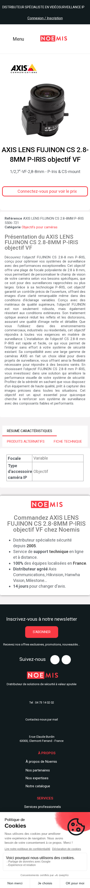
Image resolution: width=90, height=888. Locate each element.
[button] (45, 191)
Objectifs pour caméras (39, 227)
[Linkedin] (66, 659)
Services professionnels (42, 807)
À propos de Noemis (41, 762)
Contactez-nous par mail (41, 719)
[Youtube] (55, 659)
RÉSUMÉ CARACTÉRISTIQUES (29, 431)
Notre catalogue (38, 786)
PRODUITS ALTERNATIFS (26, 441)
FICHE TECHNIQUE (68, 441)
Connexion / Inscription (45, 18)
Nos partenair (36, 770)
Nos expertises (37, 778)
